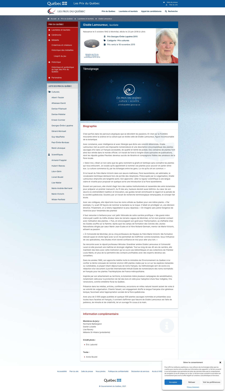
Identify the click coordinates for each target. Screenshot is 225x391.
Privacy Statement (193, 387)
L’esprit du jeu (60, 56)
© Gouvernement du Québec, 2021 (112, 386)
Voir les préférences (211, 382)
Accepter (173, 382)
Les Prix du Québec (87, 3)
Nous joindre (100, 371)
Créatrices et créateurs (62, 45)
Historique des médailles (62, 50)
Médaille (55, 40)
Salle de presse (87, 371)
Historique (56, 62)
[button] (220, 362)
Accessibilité (62, 371)
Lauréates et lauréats (128, 11)
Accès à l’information (160, 371)
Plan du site (73, 371)
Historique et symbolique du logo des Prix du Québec (63, 69)
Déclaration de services (140, 371)
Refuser (191, 382)
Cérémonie (56, 35)
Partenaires (57, 77)
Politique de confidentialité (118, 371)
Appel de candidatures (151, 11)
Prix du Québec (108, 11)
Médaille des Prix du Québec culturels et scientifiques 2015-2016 (92, 55)
